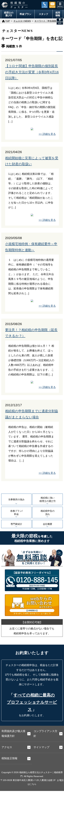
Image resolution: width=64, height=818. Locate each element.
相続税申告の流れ (48, 512)
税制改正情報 (9, 758)
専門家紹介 (16, 524)
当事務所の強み (16, 499)
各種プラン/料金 (16, 512)
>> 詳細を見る (47, 134)
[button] (59, 21)
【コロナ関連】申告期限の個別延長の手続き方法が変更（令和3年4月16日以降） (32, 72)
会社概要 (47, 524)
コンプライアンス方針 (45, 733)
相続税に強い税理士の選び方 (47, 499)
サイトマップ (41, 747)
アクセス (7, 747)
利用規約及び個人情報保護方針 (13, 733)
